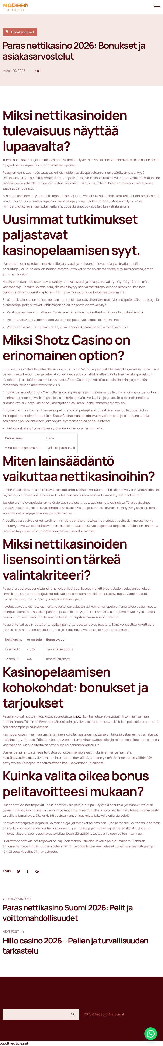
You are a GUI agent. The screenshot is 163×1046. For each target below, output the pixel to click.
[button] (150, 1033)
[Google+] (37, 871)
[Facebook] (28, 871)
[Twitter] (18, 871)
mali (37, 70)
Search (73, 1014)
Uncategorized (22, 32)
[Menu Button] (157, 7)
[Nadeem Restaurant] (15, 7)
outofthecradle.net (14, 1043)
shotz (77, 716)
